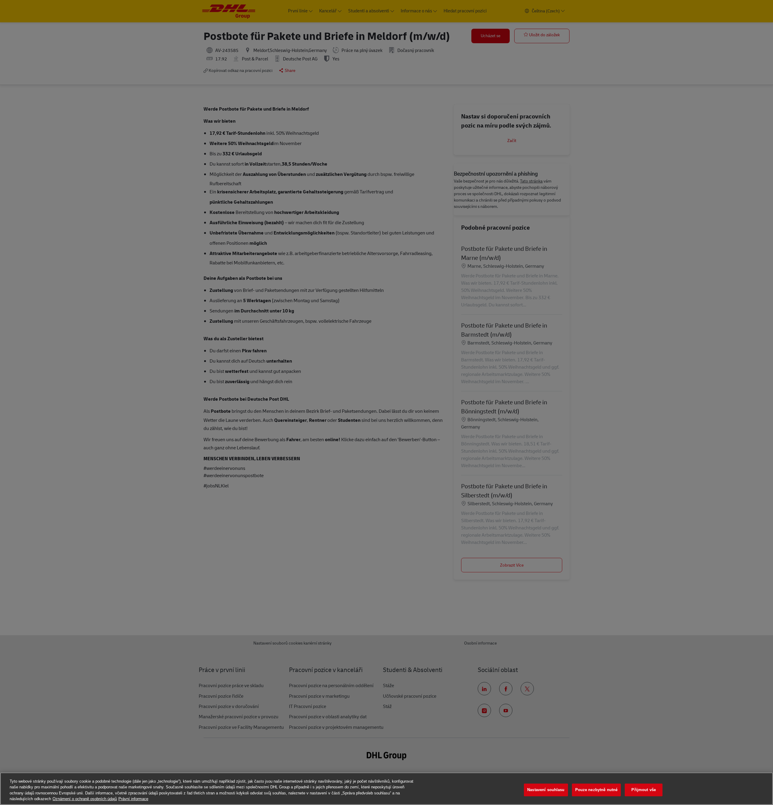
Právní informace (133, 799)
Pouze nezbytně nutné (596, 789)
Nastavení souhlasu (545, 789)
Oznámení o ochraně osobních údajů (85, 799)
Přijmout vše (643, 789)
